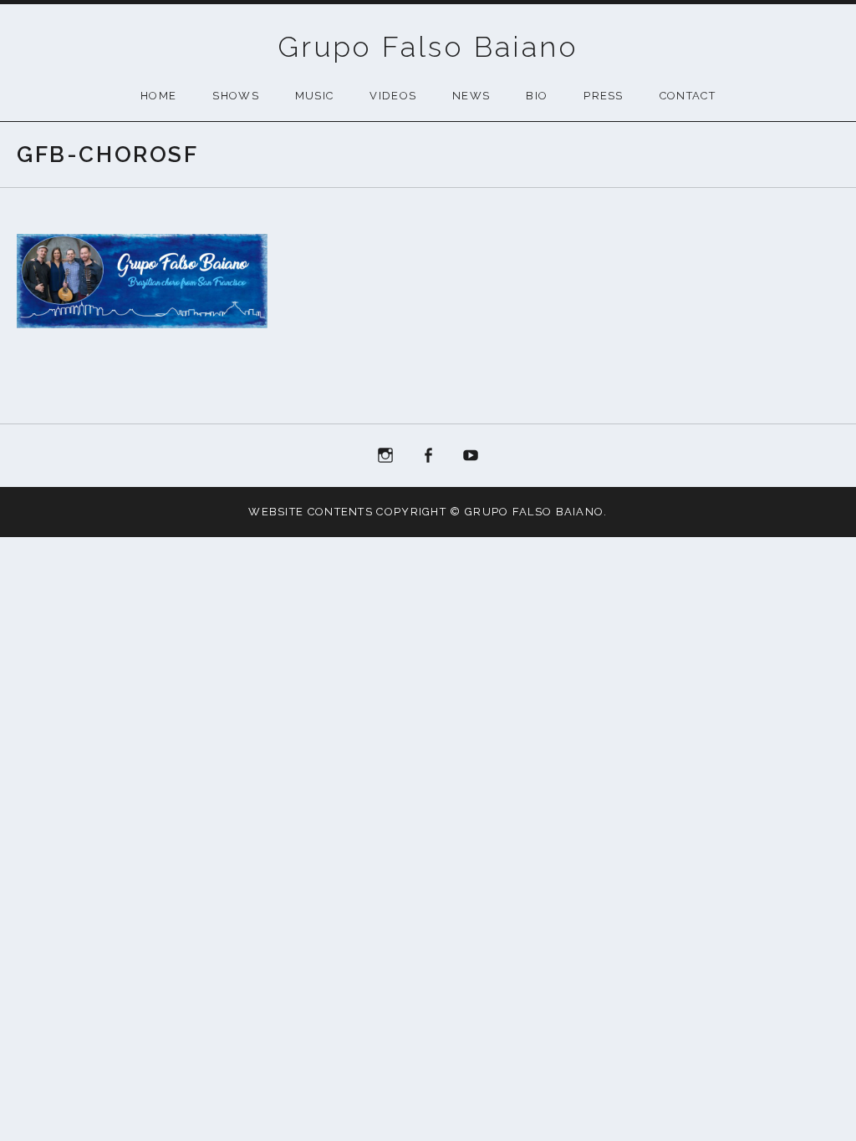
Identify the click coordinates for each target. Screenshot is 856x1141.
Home (158, 95)
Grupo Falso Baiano (428, 46)
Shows (235, 95)
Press (603, 95)
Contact (688, 95)
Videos (392, 95)
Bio (537, 95)
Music (314, 95)
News (471, 95)
